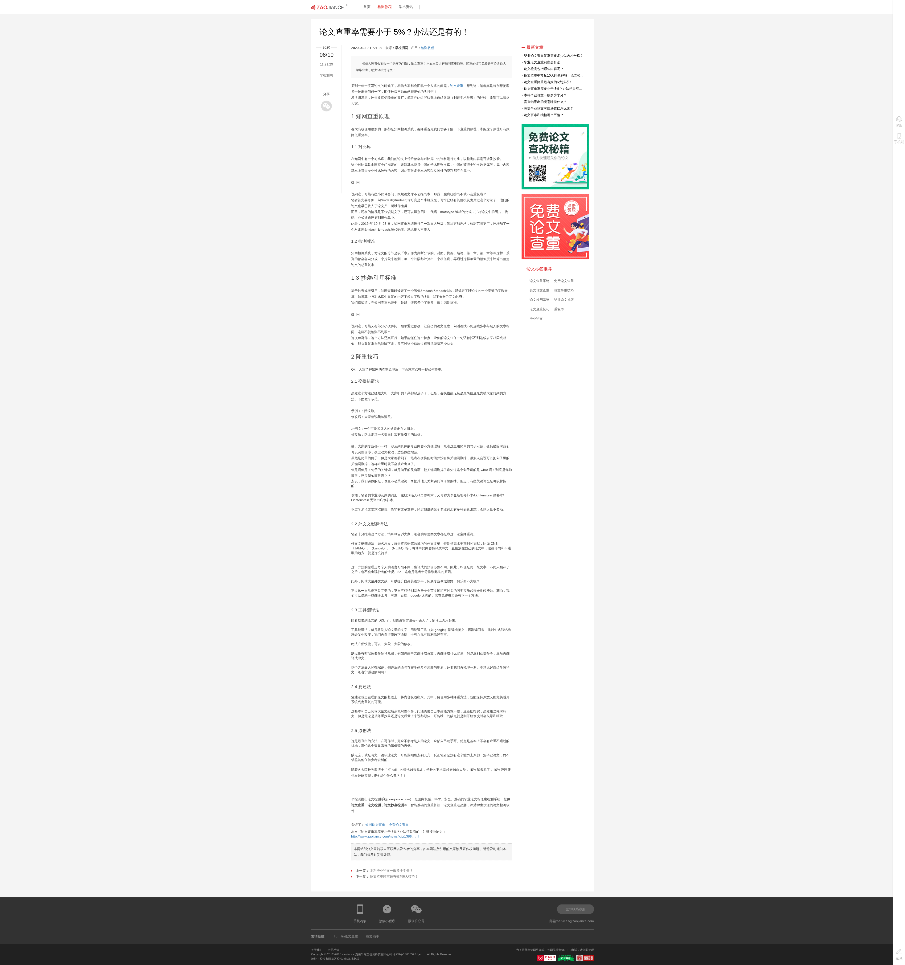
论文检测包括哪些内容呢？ (544, 69)
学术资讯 (406, 7)
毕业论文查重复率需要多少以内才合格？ (553, 55)
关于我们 (316, 950)
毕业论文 (536, 318)
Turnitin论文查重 (346, 936)
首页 (366, 7)
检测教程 (385, 7)
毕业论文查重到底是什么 (542, 62)
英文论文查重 (539, 290)
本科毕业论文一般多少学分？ (391, 870)
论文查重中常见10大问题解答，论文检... (553, 75)
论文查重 (456, 86)
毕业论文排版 (564, 300)
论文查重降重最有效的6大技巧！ (394, 876)
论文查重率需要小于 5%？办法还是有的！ (394, 31)
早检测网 (326, 75)
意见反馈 (333, 950)
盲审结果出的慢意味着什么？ (545, 102)
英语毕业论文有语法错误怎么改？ (548, 108)
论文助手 (372, 936)
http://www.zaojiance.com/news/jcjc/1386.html (385, 836)
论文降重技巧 (564, 290)
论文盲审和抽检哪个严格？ (544, 115)
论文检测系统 (539, 300)
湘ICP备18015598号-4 (407, 954)
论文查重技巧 (539, 309)
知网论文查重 (375, 824)
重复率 (559, 309)
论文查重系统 (539, 281)
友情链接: (318, 936)
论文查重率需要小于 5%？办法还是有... (553, 88)
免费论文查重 (399, 824)
